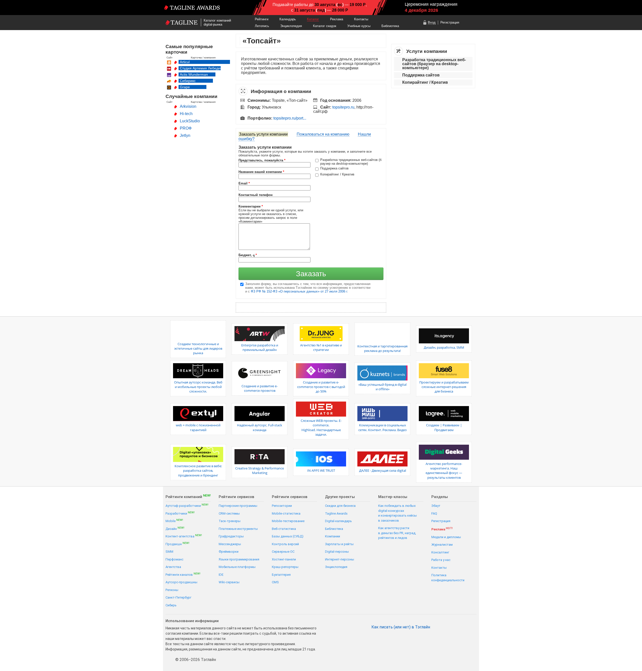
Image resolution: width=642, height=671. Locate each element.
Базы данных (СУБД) (287, 536)
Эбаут (435, 506)
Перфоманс (174, 559)
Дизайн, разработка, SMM (444, 347)
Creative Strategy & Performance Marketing (259, 470)
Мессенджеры (230, 544)
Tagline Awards (336, 513)
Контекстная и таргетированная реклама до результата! (382, 348)
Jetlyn (185, 135)
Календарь (287, 19)
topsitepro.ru (343, 107)
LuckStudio (190, 121)
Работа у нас (440, 560)
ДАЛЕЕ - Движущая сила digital (382, 470)
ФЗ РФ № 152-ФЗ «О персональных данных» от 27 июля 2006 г (299, 291)
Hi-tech (186, 114)
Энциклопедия (291, 26)
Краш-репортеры (285, 567)
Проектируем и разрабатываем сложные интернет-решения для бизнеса (444, 387)
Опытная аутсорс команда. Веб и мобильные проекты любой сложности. (198, 387)
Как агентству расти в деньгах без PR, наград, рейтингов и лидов (397, 533)
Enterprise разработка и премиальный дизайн (259, 347)
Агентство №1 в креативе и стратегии (321, 347)
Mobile (174, 521)
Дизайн (175, 528)
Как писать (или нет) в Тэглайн (400, 627)
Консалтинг (440, 552)
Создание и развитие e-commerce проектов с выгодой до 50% (321, 387)
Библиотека (390, 26)
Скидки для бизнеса (340, 506)
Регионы (172, 590)
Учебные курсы (358, 26)
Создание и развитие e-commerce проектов (260, 388)
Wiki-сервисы (229, 582)
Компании (332, 536)
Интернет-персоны (339, 559)
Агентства (173, 567)
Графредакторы (231, 536)
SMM (169, 551)
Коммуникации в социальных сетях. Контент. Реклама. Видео (382, 427)
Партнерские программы (238, 506)
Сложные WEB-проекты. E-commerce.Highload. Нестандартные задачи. (321, 427)
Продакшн (177, 544)
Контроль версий (285, 544)
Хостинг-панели (284, 559)
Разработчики (180, 513)
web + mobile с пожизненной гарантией (198, 427)
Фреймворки (228, 551)
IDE (221, 575)
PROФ (186, 128)
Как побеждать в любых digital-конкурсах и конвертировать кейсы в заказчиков (397, 513)
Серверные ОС (283, 551)
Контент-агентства (184, 536)
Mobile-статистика (286, 513)
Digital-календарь (338, 521)
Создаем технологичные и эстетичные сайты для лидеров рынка (198, 348)
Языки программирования (239, 559)
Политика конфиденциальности (447, 577)
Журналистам (442, 544)
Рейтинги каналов (183, 574)
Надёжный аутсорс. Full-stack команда (259, 427)
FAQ (434, 513)
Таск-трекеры (229, 521)
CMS (275, 582)
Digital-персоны (337, 551)
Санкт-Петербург (178, 597)
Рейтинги (261, 19)
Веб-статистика (284, 529)
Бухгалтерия (281, 575)
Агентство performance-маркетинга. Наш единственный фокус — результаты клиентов (444, 470)
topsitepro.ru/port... (289, 118)
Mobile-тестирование (288, 521)
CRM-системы (229, 513)
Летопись (262, 26)
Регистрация (449, 22)
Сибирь (171, 605)
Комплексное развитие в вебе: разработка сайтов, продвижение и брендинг (198, 470)
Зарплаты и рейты (339, 544)
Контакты (361, 19)
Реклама (336, 19)
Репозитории (282, 506)
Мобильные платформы (237, 567)
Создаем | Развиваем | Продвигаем (444, 427)
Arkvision (188, 106)
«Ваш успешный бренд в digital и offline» (382, 386)
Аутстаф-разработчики (187, 505)
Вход (432, 22)
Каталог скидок (324, 26)
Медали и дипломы (446, 537)
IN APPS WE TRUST (321, 470)
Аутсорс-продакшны (181, 582)
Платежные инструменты (238, 529)
